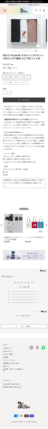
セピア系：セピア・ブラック (17, 77)
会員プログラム (7, 351)
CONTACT (6, 380)
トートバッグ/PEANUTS (34, 237)
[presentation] (1, 225)
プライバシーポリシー (9, 360)
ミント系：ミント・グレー (16, 82)
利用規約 (5, 357)
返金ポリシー (7, 366)
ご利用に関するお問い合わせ (11, 384)
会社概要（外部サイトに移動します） (13, 370)
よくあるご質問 (7, 354)
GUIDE (5, 345)
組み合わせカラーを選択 (13, 73)
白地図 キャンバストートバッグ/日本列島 (13, 238)
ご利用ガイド (7, 348)
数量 (5, 89)
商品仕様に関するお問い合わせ (12, 387)
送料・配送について (10, 68)
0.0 (33, 282)
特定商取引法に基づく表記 (11, 363)
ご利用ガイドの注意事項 (21, 183)
